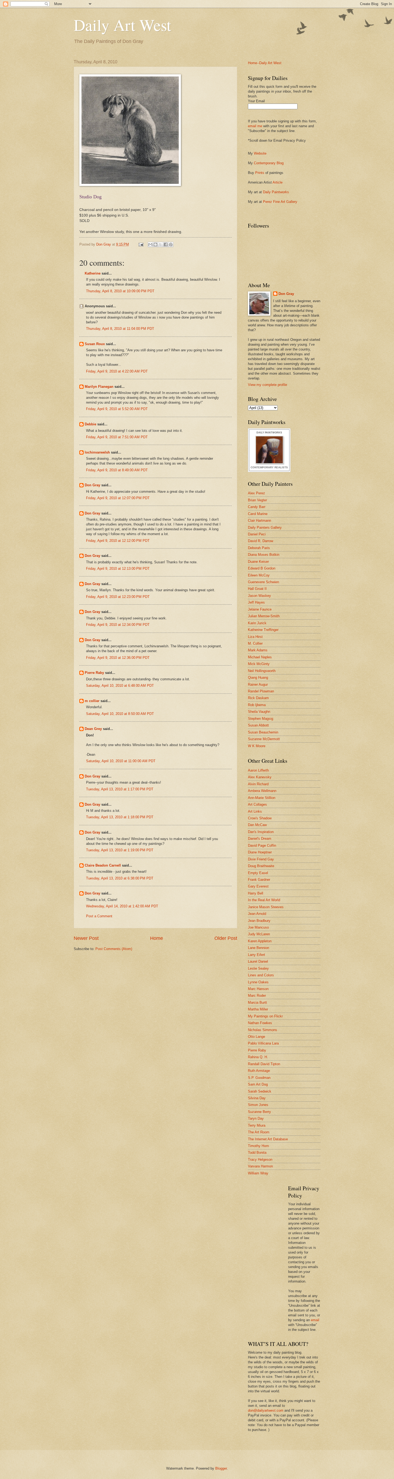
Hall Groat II (257, 589)
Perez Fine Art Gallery (280, 202)
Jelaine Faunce (260, 609)
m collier (92, 701)
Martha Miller (258, 1009)
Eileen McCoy (259, 575)
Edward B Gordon (261, 568)
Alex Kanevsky (260, 777)
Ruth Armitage (259, 1071)
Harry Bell (255, 893)
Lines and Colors (261, 975)
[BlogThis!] (155, 244)
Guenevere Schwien (263, 582)
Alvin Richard (258, 784)
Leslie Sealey (258, 968)
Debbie (90, 424)
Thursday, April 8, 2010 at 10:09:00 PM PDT (120, 291)
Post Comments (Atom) (113, 949)
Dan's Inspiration (261, 832)
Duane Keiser (258, 562)
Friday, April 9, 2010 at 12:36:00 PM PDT (118, 658)
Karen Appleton (260, 941)
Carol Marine (257, 514)
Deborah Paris (259, 548)
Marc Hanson (258, 989)
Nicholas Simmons (262, 1030)
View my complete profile (267, 385)
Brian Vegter (257, 500)
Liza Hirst (255, 637)
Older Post (225, 938)
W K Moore (256, 746)
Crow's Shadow (260, 818)
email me (255, 126)
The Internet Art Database (268, 1139)
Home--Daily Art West (264, 63)
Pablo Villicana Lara (263, 1043)
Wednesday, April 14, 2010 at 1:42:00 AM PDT (122, 906)
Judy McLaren (259, 934)
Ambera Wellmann (262, 791)
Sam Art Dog (258, 1084)
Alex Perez (256, 493)
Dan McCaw (257, 825)
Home (156, 938)
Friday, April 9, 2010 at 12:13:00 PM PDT (118, 569)
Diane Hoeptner (260, 852)
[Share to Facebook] (165, 244)
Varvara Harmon (260, 1166)
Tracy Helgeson (260, 1159)
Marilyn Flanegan (99, 387)
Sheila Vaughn (259, 712)
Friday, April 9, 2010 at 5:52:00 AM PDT (117, 409)
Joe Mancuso (258, 927)
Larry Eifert (256, 955)
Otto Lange (256, 1037)
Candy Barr (256, 507)
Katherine (93, 273)
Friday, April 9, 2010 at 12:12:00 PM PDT (118, 541)
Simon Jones (258, 1105)
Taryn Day (256, 1118)
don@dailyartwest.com (265, 1410)
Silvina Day (257, 1098)
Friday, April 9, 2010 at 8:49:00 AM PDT (117, 470)
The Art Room (258, 1132)
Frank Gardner (259, 880)
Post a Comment (99, 916)
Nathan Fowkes (260, 1023)
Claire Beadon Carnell (103, 865)
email (315, 1320)
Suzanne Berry (259, 1112)
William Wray (258, 1173)
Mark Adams (257, 650)
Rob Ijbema (257, 705)
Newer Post (86, 938)
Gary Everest (258, 886)
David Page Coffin (262, 845)
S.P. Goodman (259, 1078)
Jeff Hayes (256, 602)
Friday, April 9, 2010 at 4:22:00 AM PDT (117, 371)
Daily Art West (122, 24)
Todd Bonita (257, 1153)
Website (260, 153)
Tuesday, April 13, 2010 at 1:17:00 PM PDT (119, 789)
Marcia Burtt (257, 1002)
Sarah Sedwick (259, 1091)
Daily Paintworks (276, 192)
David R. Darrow (260, 541)
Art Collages (257, 804)
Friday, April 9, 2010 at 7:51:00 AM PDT (117, 437)
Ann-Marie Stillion (261, 798)
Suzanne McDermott (264, 739)
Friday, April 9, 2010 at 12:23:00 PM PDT (118, 597)
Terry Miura (256, 1125)
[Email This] (150, 244)
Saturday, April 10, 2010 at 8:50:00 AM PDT (120, 714)
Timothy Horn (258, 1146)
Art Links (255, 811)
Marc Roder (257, 996)
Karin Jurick (257, 623)
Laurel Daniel (258, 961)
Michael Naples (260, 657)
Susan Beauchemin (263, 732)
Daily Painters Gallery (265, 527)
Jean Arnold (257, 914)
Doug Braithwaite (261, 866)
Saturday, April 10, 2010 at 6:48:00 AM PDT (120, 686)
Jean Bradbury (259, 921)
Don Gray (92, 485)
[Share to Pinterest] (170, 244)
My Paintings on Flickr (265, 1016)
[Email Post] (140, 244)
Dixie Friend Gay (261, 859)
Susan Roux (95, 344)
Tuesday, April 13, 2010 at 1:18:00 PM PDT (119, 817)
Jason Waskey (259, 596)
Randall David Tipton (264, 1064)
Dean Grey (93, 729)
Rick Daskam (258, 698)
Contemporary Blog (269, 163)
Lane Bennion (258, 948)
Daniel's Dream (259, 839)
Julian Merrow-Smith (264, 616)
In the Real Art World (264, 900)
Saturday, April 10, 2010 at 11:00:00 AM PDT (120, 761)
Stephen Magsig (260, 719)
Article (278, 182)
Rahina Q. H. (258, 1057)
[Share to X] (160, 244)
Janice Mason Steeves (266, 907)
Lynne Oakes (258, 982)
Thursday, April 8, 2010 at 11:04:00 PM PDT (120, 329)
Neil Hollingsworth (262, 671)
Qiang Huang (258, 677)
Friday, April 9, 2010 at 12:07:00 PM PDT (118, 498)
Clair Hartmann (259, 520)
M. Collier (255, 643)
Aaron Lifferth (258, 770)
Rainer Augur (258, 684)
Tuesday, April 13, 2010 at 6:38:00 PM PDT (119, 878)
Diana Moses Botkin (263, 555)
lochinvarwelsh (97, 452)
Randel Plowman (261, 691)
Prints (259, 173)
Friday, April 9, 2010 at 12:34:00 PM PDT (118, 625)
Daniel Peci (257, 534)
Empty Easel (258, 873)
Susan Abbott (258, 725)
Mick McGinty (259, 664)
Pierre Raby (94, 673)
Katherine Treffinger (263, 630)
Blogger (221, 1468)
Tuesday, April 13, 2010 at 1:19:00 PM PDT (119, 850)
